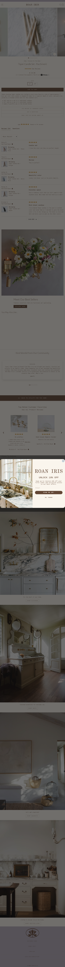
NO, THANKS (49, 497)
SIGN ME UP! (48, 492)
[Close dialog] (63, 461)
